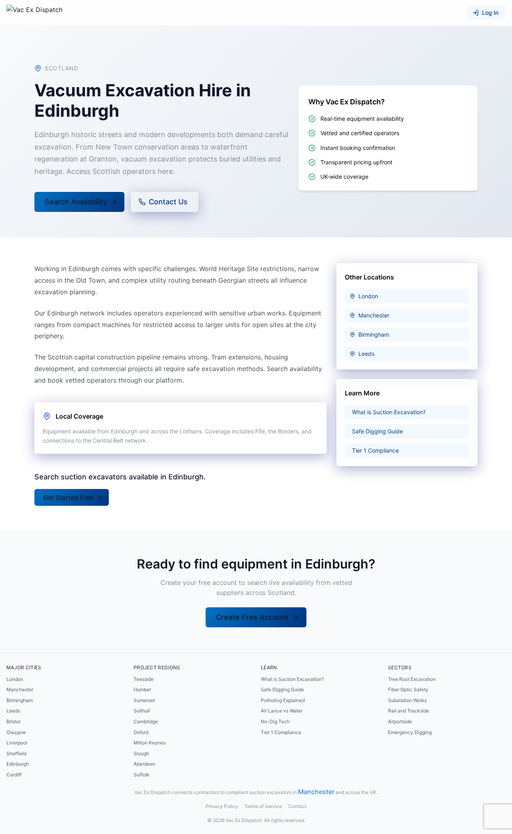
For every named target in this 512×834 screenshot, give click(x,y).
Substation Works (407, 700)
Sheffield (16, 753)
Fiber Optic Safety (408, 689)
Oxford (141, 732)
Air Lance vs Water (281, 711)
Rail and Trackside (408, 711)
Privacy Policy (222, 806)
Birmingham (19, 700)
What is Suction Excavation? (292, 679)
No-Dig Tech (275, 721)
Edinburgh (17, 764)
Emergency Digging (410, 732)
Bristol (13, 721)
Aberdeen (144, 764)
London (14, 679)
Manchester (19, 689)
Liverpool (16, 743)
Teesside (144, 679)
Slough (141, 753)
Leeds (13, 711)
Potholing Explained (283, 700)
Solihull (142, 711)
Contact (297, 806)
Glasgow (16, 732)
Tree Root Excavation (412, 679)
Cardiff (14, 775)
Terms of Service (263, 806)
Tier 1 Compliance (281, 732)
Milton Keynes (150, 743)
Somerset (144, 700)
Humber (142, 689)
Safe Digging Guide (282, 689)
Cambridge (146, 721)
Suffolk (142, 775)
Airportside (400, 721)
